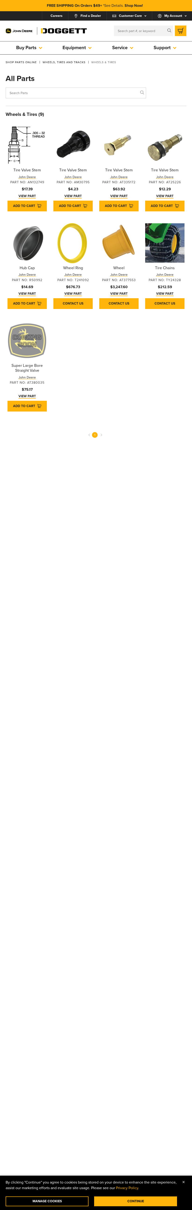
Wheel (119, 268)
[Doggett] (64, 31)
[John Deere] (19, 31)
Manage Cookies (47, 1201)
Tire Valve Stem (27, 170)
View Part (27, 196)
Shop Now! (134, 5)
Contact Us (73, 303)
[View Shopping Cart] (180, 31)
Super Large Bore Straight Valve (27, 368)
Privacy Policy (127, 1188)
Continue (135, 1201)
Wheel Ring (73, 268)
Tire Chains (165, 268)
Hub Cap (27, 268)
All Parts (20, 78)
